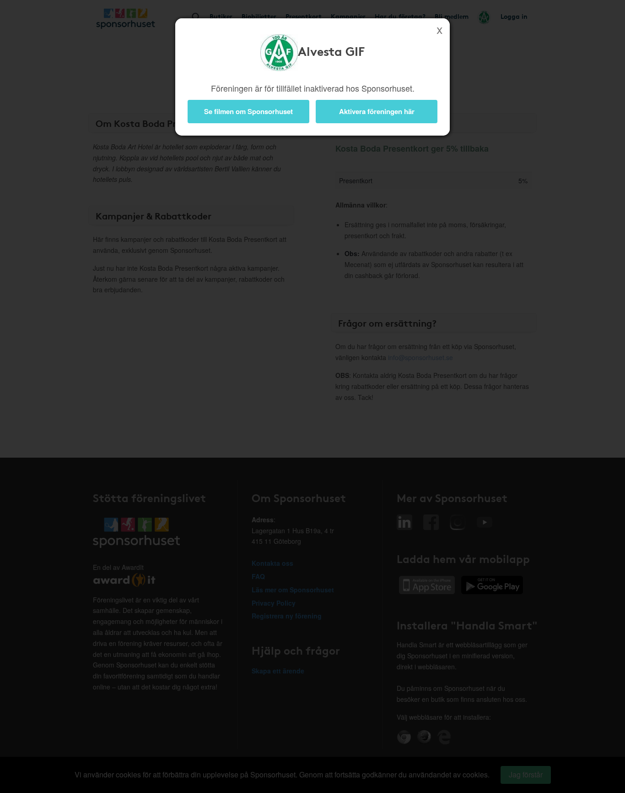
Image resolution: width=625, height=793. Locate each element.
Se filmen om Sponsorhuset (248, 111)
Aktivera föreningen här (377, 111)
